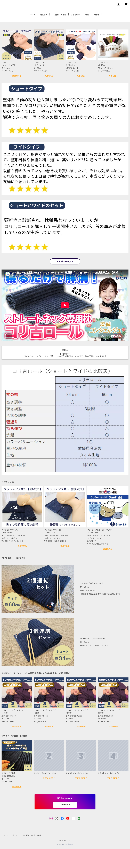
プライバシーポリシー (11, 835)
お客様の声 (75, 15)
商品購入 (43, 15)
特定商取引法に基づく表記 (32, 835)
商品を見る (16, 76)
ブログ (87, 15)
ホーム (33, 15)
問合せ (96, 15)
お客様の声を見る (65, 261)
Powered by (62, 844)
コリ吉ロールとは (59, 15)
